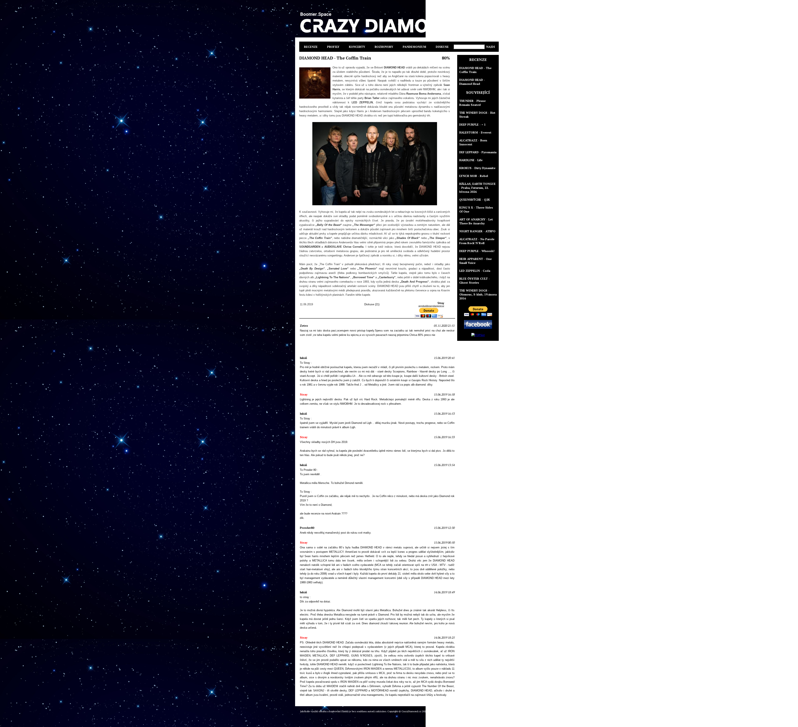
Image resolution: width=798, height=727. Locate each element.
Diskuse (442, 47)
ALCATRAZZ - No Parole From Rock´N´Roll (476, 241)
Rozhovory (384, 47)
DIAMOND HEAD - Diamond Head (472, 82)
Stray (444, 711)
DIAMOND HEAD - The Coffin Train (475, 70)
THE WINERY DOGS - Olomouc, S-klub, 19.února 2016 (478, 294)
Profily (333, 47)
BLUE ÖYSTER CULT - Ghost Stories (474, 280)
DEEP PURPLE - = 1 (472, 124)
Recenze (311, 47)
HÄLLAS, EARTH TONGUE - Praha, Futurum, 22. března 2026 (477, 188)
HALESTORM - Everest (475, 132)
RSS (451, 711)
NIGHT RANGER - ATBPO (477, 231)
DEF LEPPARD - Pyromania (477, 152)
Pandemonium (414, 47)
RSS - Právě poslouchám (484, 711)
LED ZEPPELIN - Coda (474, 271)
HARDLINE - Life (471, 160)
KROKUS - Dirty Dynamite (477, 168)
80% (446, 58)
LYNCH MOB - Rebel (473, 176)
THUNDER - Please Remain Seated (472, 103)
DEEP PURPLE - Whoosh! (476, 251)
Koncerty (357, 47)
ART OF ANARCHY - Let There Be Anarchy (476, 221)
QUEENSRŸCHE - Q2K (474, 200)
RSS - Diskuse (462, 711)
